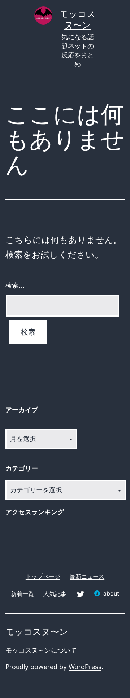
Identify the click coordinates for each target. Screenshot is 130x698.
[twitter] (81, 593)
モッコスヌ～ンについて (41, 650)
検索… (15, 285)
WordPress (85, 667)
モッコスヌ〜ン (36, 632)
